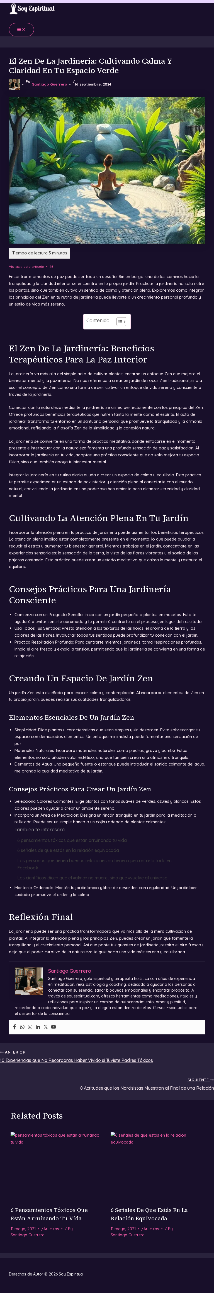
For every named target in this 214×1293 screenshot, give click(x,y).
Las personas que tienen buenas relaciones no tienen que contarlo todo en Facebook (94, 864)
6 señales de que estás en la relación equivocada (68, 850)
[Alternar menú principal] (21, 29)
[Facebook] (14, 1027)
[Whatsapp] (22, 1027)
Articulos (51, 1228)
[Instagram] (30, 1027)
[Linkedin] (37, 1027)
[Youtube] (53, 1027)
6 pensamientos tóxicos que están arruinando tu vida (72, 840)
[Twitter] (45, 1027)
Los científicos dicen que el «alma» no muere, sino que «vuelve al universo (92, 878)
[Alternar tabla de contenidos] (118, 321)
